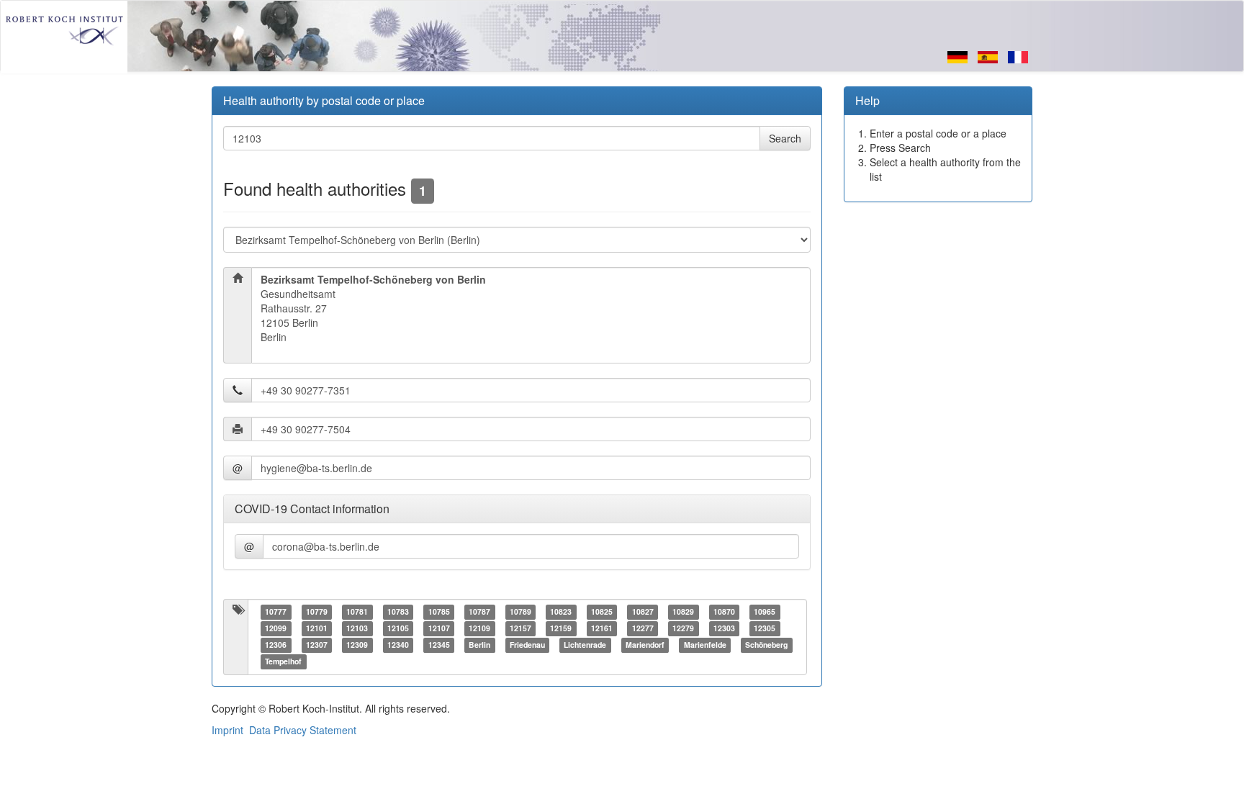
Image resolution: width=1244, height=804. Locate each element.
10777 (276, 612)
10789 (520, 612)
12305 (764, 628)
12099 (276, 628)
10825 (602, 612)
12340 (398, 645)
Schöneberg (766, 645)
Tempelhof (283, 661)
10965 (764, 612)
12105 (398, 628)
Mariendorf (645, 645)
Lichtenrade (585, 645)
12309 (357, 645)
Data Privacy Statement (302, 730)
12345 (439, 645)
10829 (683, 612)
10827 (643, 612)
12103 (357, 628)
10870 (724, 612)
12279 (683, 628)
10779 (317, 612)
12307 (317, 645)
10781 (357, 612)
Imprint (227, 730)
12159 (561, 628)
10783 (398, 612)
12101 (317, 628)
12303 (724, 628)
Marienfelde (705, 645)
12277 (643, 628)
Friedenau (527, 645)
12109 (479, 628)
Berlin (479, 645)
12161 (602, 628)
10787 (479, 612)
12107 (439, 628)
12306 (276, 645)
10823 (561, 612)
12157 (520, 628)
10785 (439, 612)
